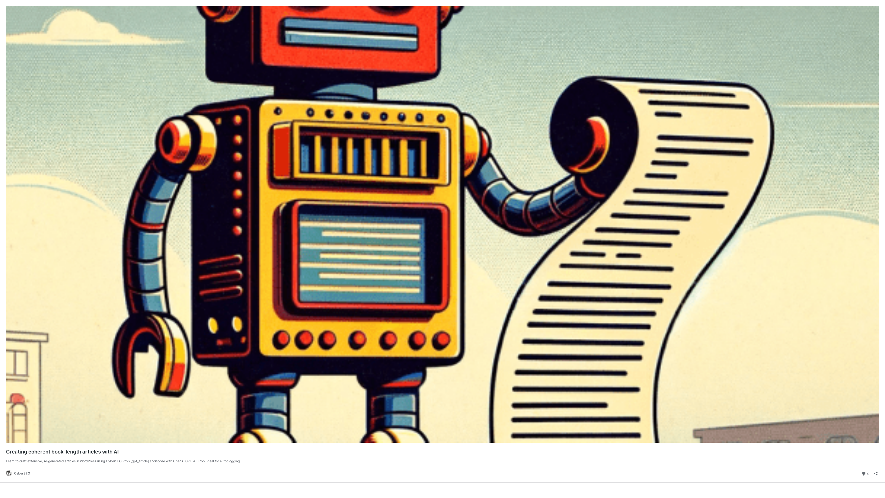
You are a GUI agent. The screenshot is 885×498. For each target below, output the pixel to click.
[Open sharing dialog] (876, 472)
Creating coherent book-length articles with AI (62, 452)
